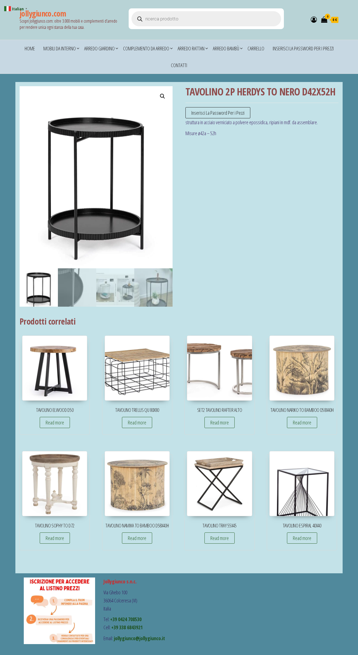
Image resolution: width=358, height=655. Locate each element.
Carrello (256, 48)
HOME (30, 48)
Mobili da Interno (59, 48)
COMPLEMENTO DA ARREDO (146, 48)
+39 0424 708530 (126, 619)
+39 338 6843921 (127, 627)
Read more (55, 422)
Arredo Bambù (226, 48)
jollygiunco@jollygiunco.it (139, 638)
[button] (162, 96)
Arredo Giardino (99, 48)
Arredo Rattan (191, 48)
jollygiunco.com (43, 13)
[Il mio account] (314, 19)
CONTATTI (179, 65)
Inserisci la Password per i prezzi (303, 48)
